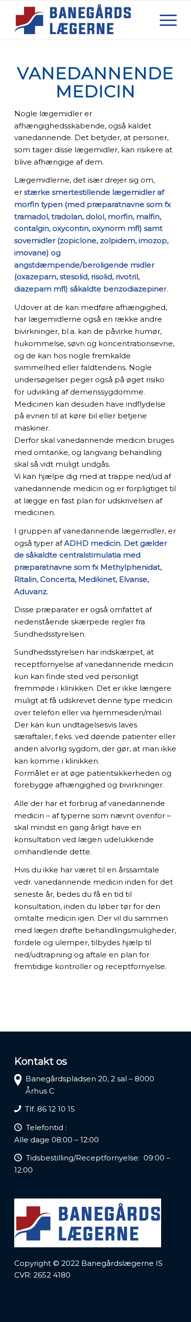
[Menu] (163, 20)
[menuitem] (163, 20)
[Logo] (79, 20)
